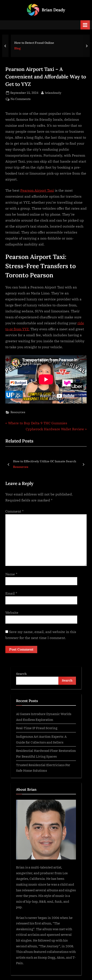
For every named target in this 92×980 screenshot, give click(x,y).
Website (11, 612)
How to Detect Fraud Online (31, 43)
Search (21, 673)
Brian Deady (53, 9)
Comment (14, 511)
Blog (14, 48)
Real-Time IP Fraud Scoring (36, 728)
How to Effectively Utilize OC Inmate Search (44, 461)
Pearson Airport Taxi (37, 190)
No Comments (20, 99)
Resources (17, 412)
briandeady (53, 93)
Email (11, 593)
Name (11, 574)
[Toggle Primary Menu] (85, 24)
